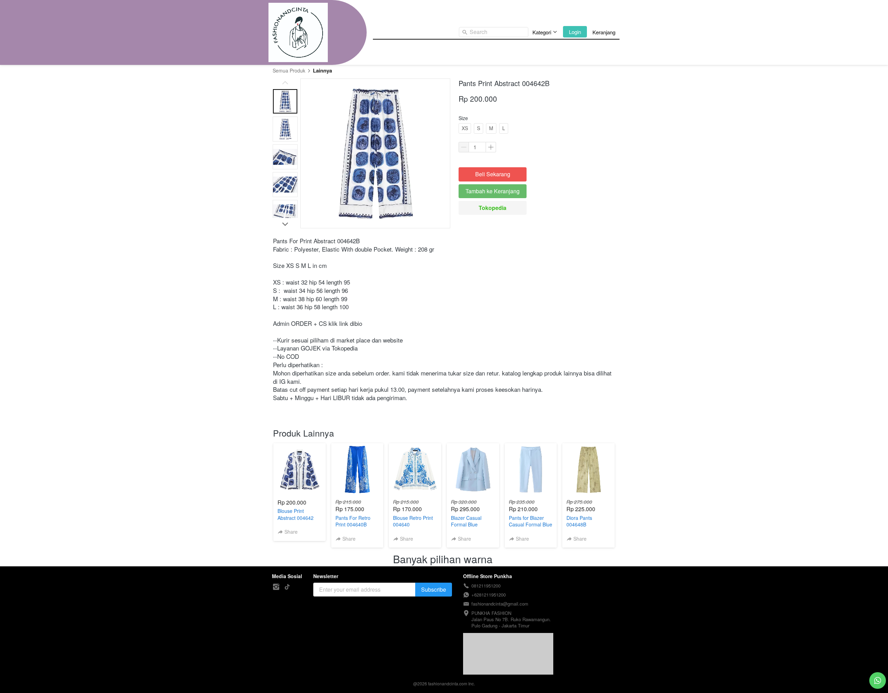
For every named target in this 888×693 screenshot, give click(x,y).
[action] (877, 680)
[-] (276, 587)
